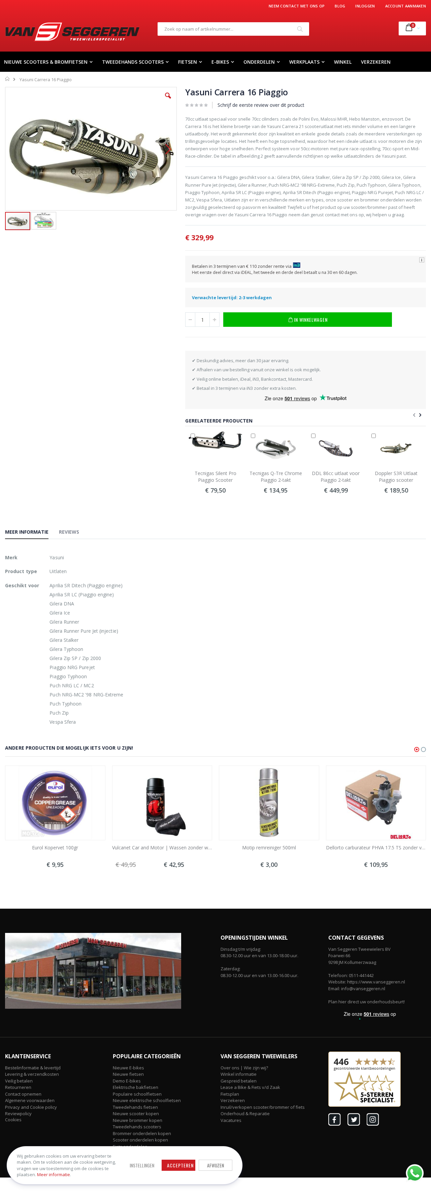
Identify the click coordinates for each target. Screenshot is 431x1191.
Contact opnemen (23, 1094)
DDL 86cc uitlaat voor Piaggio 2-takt (336, 476)
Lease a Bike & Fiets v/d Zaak (250, 1087)
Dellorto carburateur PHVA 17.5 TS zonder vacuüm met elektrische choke (376, 847)
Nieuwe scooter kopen (136, 1113)
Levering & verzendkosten (32, 1074)
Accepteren (180, 1165)
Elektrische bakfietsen (135, 1087)
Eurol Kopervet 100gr (55, 847)
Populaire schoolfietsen (137, 1094)
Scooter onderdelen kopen (140, 1140)
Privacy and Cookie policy (31, 1107)
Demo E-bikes (127, 1081)
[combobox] (233, 29)
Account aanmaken (405, 5)
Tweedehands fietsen (135, 1107)
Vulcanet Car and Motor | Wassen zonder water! (162, 847)
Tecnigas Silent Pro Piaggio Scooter (215, 476)
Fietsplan (230, 1094)
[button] (168, 100)
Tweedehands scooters (137, 1127)
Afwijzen (215, 1165)
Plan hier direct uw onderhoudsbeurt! (366, 1002)
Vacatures (231, 1120)
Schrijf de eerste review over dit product (261, 105)
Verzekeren (233, 1100)
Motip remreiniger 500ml (269, 847)
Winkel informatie (239, 1074)
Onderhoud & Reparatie (245, 1113)
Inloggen (365, 5)
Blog (340, 5)
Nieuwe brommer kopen (137, 1120)
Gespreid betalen (239, 1081)
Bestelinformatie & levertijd (33, 1068)
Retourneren (18, 1087)
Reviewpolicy (18, 1113)
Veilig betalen (19, 1081)
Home (7, 79)
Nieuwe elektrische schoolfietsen (147, 1100)
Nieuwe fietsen (128, 1074)
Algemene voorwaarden (30, 1100)
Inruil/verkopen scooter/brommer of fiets (263, 1107)
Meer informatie (53, 1174)
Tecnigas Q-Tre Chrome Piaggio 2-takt (276, 476)
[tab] (32, 533)
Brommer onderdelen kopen (142, 1133)
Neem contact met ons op (297, 5)
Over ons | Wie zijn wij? (244, 1068)
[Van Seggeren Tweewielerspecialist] (72, 31)
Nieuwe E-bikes (128, 1068)
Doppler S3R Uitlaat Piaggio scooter (396, 476)
